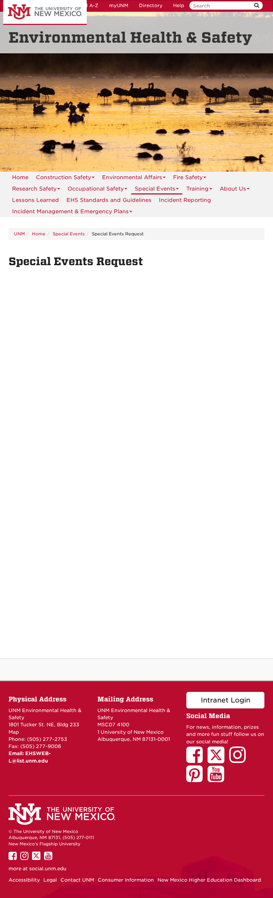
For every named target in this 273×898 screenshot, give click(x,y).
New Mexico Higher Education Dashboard (209, 880)
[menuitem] (20, 177)
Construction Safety (63, 177)
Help (178, 5)
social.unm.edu (47, 868)
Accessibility (24, 880)
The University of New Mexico (45, 12)
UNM (19, 233)
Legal (50, 880)
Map (14, 732)
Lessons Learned (35, 200)
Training (197, 189)
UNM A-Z (87, 5)
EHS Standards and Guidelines (108, 200)
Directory (150, 5)
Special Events (155, 189)
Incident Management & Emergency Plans (70, 211)
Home (20, 177)
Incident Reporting (185, 200)
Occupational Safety (96, 189)
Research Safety (34, 189)
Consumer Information (126, 880)
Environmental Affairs (132, 177)
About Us (233, 189)
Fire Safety (188, 177)
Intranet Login (225, 700)
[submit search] (256, 5)
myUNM (118, 5)
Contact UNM (77, 880)
